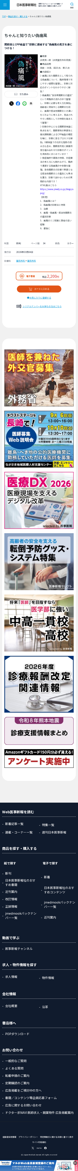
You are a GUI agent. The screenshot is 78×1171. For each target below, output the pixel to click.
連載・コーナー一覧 (18, 832)
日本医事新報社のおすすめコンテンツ (59, 889)
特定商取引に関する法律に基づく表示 (56, 1137)
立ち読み (24, 94)
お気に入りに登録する (40, 297)
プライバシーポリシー (28, 1137)
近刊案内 (11, 891)
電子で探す (50, 863)
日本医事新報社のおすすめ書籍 (20, 882)
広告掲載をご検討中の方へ (23, 1090)
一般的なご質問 (15, 1061)
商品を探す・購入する (18, 16)
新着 (47, 877)
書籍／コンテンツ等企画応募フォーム (31, 1098)
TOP (4, 16)
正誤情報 (11, 906)
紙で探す (10, 863)
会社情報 (9, 993)
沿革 (45, 1007)
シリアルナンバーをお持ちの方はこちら (42, 306)
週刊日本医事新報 (54, 832)
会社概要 (11, 1006)
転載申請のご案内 (17, 1075)
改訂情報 (11, 899)
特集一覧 (48, 825)
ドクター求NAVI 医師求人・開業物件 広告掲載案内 (39, 1112)
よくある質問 (14, 1068)
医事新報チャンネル (18, 948)
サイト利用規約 (39, 1142)
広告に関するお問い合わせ (23, 1105)
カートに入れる (41, 289)
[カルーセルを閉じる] (75, 1163)
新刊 (8, 873)
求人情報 (11, 976)
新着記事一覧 (14, 824)
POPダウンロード (17, 1034)
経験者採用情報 (9, 1137)
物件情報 (48, 978)
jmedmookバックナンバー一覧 (20, 915)
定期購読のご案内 (17, 1083)
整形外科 (20, 260)
